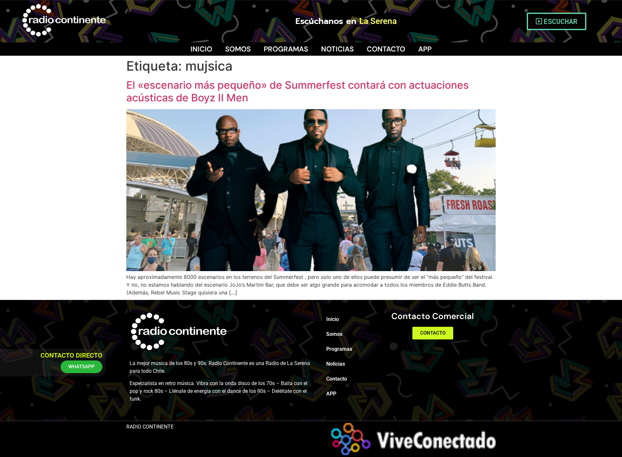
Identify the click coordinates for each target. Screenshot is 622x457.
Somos (238, 49)
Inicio (201, 49)
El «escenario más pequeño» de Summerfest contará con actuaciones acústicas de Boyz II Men (297, 91)
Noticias (337, 49)
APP (425, 49)
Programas (286, 49)
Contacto (386, 49)
